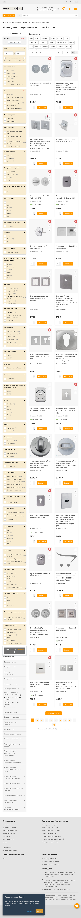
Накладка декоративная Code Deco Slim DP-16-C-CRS (65, 411)
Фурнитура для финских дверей (14, 789)
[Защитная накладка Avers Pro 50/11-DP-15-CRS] (40, 394)
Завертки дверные (11, 692)
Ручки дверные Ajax (49, 825)
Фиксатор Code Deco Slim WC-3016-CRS (66, 247)
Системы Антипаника (12, 734)
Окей (39, 911)
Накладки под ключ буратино (11, 703)
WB (4, 858)
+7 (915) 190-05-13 (46, 7)
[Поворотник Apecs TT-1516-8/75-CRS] (40, 231)
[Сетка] (73, 52)
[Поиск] (76, 15)
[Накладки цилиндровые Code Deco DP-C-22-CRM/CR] (40, 281)
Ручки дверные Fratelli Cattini (53, 839)
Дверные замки (10, 667)
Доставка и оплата (10, 828)
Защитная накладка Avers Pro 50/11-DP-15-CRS (40, 410)
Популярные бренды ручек (55, 821)
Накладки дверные (14, 22)
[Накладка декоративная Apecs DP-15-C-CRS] (40, 501)
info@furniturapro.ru (51, 864)
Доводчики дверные (12, 717)
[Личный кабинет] (76, 2)
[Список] (76, 52)
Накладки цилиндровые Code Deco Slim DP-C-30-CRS (40, 357)
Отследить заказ (9, 833)
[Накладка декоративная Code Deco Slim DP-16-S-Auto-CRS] (40, 668)
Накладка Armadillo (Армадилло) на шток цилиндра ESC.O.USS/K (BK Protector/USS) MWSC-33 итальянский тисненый (66, 301)
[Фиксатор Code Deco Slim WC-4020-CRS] (40, 181)
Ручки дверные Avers (49, 833)
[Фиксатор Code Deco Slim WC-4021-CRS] (40, 69)
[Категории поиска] (19, 15)
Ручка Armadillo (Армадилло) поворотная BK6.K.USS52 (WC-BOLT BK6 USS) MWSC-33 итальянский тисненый (40, 144)
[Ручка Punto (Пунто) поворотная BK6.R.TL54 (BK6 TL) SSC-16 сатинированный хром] (40, 613)
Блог (4, 845)
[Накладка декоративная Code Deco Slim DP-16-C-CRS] (66, 394)
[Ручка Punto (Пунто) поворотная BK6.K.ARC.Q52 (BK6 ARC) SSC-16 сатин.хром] (66, 668)
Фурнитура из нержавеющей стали (12, 761)
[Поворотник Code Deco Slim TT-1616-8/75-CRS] (66, 125)
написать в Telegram (47, 10)
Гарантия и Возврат (10, 830)
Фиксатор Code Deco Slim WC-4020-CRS (40, 197)
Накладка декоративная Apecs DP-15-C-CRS (39, 516)
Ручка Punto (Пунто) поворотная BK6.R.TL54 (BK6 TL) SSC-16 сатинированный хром (39, 631)
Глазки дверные (10, 712)
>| (54, 725)
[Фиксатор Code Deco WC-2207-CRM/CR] (66, 613)
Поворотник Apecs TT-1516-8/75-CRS (39, 247)
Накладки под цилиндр (12, 695)
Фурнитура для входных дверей (13, 745)
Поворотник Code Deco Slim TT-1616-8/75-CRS (65, 141)
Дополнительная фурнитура (11, 801)
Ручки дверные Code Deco (51, 836)
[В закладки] (49, 63)
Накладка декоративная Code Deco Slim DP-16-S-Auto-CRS (39, 684)
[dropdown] (4, 2)
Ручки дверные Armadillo (51, 830)
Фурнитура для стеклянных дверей (12, 777)
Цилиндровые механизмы (10, 673)
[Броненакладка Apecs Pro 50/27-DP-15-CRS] (40, 559)
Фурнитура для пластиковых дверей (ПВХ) (12, 769)
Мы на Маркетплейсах (13, 855)
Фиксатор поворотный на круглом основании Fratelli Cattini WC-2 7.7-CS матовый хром (66, 464)
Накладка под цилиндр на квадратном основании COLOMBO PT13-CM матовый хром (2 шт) (66, 358)
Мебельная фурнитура (13, 795)
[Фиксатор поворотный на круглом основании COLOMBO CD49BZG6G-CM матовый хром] (40, 446)
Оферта (51, 900)
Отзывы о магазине (10, 850)
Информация (9, 821)
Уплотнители (9, 729)
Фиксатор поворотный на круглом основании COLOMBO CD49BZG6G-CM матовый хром (40, 464)
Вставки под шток (10, 707)
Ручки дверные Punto (50, 842)
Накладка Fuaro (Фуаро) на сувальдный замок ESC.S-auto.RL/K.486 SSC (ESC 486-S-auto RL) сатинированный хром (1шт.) (65, 520)
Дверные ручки (10, 662)
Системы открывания (12, 739)
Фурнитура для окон (12, 783)
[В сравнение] (49, 67)
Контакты (6, 836)
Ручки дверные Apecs (50, 828)
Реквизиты (7, 825)
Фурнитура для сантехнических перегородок (10, 753)
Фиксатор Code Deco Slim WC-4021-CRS (40, 84)
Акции (5, 842)
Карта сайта (7, 847)
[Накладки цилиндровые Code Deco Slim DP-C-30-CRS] (40, 340)
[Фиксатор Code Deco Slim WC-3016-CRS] (66, 231)
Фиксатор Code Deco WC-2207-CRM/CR (66, 629)
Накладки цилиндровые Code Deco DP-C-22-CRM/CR (39, 298)
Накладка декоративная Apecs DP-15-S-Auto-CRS (65, 197)
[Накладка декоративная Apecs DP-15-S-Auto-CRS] (66, 181)
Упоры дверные (10, 684)
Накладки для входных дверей (12, 698)
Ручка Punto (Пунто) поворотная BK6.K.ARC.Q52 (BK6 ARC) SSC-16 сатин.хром (66, 685)
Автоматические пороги (10, 723)
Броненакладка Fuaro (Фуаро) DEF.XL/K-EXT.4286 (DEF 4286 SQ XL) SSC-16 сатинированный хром (66, 87)
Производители (8, 839)
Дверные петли (10, 679)
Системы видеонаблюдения (11, 808)
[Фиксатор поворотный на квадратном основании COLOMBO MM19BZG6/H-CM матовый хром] (66, 559)
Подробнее (31, 911)
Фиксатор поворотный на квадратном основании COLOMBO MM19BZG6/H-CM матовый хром (66, 577)
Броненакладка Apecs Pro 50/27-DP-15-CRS (40, 575)
